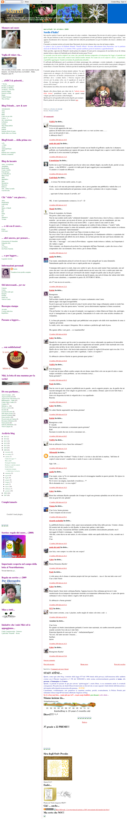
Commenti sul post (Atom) (60, 669)
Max (3, 210)
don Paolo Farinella (7, 249)
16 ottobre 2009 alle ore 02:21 (58, 402)
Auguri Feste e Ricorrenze (9, 398)
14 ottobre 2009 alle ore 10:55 (58, 140)
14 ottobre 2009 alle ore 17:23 (58, 253)
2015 (5, 436)
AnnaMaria (5, 166)
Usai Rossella (6, 190)
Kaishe (51, 290)
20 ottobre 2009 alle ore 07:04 (58, 656)
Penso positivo (6, 417)
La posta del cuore (7, 411)
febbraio (8, 489)
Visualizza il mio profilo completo (21, 272)
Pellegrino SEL (6, 243)
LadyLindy (5, 204)
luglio (7, 478)
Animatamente (6, 109)
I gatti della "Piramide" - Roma (11, 633)
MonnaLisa (5, 183)
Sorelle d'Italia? (9, 467)
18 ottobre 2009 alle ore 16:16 (58, 583)
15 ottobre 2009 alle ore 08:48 (58, 361)
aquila (51, 256)
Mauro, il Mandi (6, 208)
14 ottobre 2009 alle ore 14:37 (58, 205)
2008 (5, 493)
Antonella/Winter (7, 149)
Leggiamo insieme (7, 259)
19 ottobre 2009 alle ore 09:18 (58, 617)
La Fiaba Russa (6, 174)
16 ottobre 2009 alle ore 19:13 (58, 468)
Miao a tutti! (8, 461)
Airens (3, 147)
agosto (7, 475)
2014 (5, 439)
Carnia (3, 290)
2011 (5, 445)
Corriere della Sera (7, 311)
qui (77, 100)
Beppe (3, 95)
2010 (5, 448)
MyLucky (4, 185)
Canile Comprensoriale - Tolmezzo (12, 631)
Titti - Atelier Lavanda (8, 189)
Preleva (84, 722)
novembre (8, 454)
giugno (7, 480)
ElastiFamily (5, 202)
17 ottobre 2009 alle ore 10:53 (58, 543)
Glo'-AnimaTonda (7, 120)
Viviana (4, 219)
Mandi (14, 11)
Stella (3, 214)
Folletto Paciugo (6, 97)
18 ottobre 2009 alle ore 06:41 (58, 568)
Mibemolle (53, 452)
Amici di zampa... (7, 395)
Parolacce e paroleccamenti (12, 465)
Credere (4, 404)
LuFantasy (5, 122)
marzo (7, 486)
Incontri (4, 410)
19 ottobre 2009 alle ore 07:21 (58, 605)
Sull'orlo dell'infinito (8, 425)
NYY (51, 608)
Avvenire (4, 309)
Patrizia (4, 129)
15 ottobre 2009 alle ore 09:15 (58, 380)
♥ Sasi (3, 229)
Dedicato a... (5, 406)
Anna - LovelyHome (8, 164)
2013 (5, 441)
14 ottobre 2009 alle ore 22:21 (58, 286)
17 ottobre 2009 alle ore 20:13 (58, 556)
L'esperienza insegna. (10, 469)
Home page (84, 664)
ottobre (7, 456)
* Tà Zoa (4, 84)
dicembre (8, 452)
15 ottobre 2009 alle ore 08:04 (58, 334)
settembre (8, 473)
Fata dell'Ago (5, 172)
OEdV (3, 151)
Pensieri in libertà (53, 111)
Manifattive (5, 179)
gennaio (7, 491)
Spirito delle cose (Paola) (9, 133)
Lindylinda (53, 177)
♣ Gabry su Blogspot (8, 86)
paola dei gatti (54, 143)
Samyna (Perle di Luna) (9, 131)
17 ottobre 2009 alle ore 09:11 (58, 517)
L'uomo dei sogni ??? (10, 459)
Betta (3, 114)
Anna (3, 111)
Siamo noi (5, 297)
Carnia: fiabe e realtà (8, 402)
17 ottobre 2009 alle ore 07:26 (58, 502)
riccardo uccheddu (56, 520)
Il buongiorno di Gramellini (10, 241)
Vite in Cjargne (6, 426)
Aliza (3, 200)
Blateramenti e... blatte (8, 400)
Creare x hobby (6, 170)
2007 (5, 495)
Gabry (51, 338)
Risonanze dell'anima (8, 421)
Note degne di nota (7, 413)
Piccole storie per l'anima (9, 419)
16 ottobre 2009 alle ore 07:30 (58, 414)
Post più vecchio (119, 664)
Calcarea (4, 288)
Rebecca (4, 187)
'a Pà (3, 143)
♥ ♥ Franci (5, 231)
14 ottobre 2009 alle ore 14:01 (58, 174)
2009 (5, 450)
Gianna (52, 506)
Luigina (4, 124)
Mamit (51, 208)
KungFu (4, 294)
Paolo (51, 572)
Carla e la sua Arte (7, 116)
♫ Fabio (4, 145)
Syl (3, 215)
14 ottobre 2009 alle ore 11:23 (58, 157)
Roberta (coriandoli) (7, 154)
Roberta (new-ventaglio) (9, 152)
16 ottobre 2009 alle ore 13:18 (58, 449)
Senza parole (5, 423)
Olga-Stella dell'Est (7, 126)
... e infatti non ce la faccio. (12, 471)
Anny (3, 113)
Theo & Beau (5, 99)
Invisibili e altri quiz (7, 292)
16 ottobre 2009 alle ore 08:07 (58, 436)
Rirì (3, 212)
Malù (3, 177)
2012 (5, 443)
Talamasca (5, 217)
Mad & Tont (5, 175)
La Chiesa (4, 247)
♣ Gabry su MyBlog (8, 88)
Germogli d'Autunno (10, 463)
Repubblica (5, 313)
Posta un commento (49, 660)
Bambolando (5, 168)
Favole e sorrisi (6, 408)
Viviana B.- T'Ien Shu (8, 89)
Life (3, 206)
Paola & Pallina (6, 91)
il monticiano (54, 160)
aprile (7, 484)
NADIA (52, 121)
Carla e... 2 (5, 118)
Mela (3, 181)
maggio (7, 482)
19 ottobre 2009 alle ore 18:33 (58, 644)
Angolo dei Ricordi (7, 397)
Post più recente (49, 664)
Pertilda (4, 295)
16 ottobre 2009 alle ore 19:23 (58, 487)
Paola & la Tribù (6, 93)
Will (3, 245)
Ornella (4, 127)
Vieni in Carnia (6, 299)
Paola (51, 384)
